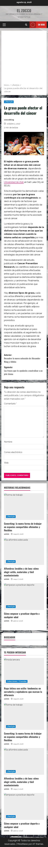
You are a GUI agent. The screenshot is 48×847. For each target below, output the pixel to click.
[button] (4, 24)
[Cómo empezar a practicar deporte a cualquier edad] (24, 596)
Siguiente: (23, 371)
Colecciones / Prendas (17, 681)
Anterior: (22, 358)
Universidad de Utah (14, 182)
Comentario (10, 403)
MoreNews (22, 844)
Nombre (8, 441)
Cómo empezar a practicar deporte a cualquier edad (21, 615)
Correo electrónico (13, 452)
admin (6, 534)
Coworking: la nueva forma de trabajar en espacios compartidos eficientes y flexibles (23, 527)
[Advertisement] (24, 58)
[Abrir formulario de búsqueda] (26, 24)
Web (6, 462)
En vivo (41, 24)
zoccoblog (9, 120)
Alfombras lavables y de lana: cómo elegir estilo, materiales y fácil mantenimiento (21, 572)
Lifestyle (9, 102)
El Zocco (24, 10)
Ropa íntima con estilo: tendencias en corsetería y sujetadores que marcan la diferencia (23, 692)
